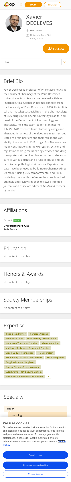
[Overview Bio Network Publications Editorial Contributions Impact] (35, 62)
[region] (35, 449)
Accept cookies (35, 455)
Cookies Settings (35, 474)
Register (52, 4)
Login (33, 4)
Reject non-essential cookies (35, 465)
